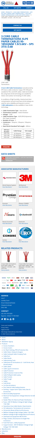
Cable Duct (6, 356)
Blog (3, 433)
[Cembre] (9, 233)
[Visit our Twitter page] (2, 319)
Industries (5, 431)
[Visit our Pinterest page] (13, 319)
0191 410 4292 (8, 313)
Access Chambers (8, 346)
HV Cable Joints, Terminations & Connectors (16, 408)
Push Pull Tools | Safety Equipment (14, 423)
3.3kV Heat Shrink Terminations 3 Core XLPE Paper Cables (16, 14)
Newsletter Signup (7, 342)
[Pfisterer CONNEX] (26, 196)
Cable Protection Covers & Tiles (13, 373)
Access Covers (7, 348)
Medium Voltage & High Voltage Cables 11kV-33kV (18, 412)
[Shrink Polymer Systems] (9, 178)
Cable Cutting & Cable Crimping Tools (14, 354)
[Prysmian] (9, 196)
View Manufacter (7, 187)
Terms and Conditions (7, 325)
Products (9, 12)
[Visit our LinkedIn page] (8, 319)
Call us (5, 8)
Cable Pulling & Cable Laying (12, 375)
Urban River (19, 332)
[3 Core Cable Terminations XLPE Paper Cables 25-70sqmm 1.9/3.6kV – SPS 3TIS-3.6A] (8, 257)
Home (3, 12)
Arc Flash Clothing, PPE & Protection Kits (15, 350)
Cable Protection (8, 371)
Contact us (17, 25)
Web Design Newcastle (7, 332)
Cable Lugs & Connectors (11, 369)
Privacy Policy (4, 327)
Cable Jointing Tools (9, 360)
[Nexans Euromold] (9, 214)
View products (5, 270)
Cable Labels (7, 366)
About (3, 339)
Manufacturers (6, 429)
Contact (29, 8)
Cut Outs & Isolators (9, 385)
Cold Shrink (6, 383)
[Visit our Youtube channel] (10, 319)
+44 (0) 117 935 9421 (13, 316)
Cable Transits (7, 377)
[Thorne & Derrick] (9, 3)
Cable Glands (7, 358)
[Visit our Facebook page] (5, 319)
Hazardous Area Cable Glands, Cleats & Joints (17, 406)
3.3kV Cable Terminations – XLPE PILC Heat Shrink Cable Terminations (16, 12)
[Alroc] (26, 233)
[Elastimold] (26, 214)
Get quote (17, 8)
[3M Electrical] (26, 178)
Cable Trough (7, 379)
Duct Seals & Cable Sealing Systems (14, 387)
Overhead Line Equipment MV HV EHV (15, 416)
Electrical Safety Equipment (11, 394)
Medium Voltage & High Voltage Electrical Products (19, 414)
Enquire (6, 147)
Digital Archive (5, 329)
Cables (5, 381)
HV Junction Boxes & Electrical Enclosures (16, 410)
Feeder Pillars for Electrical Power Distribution (17, 400)
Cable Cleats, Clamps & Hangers (13, 352)
